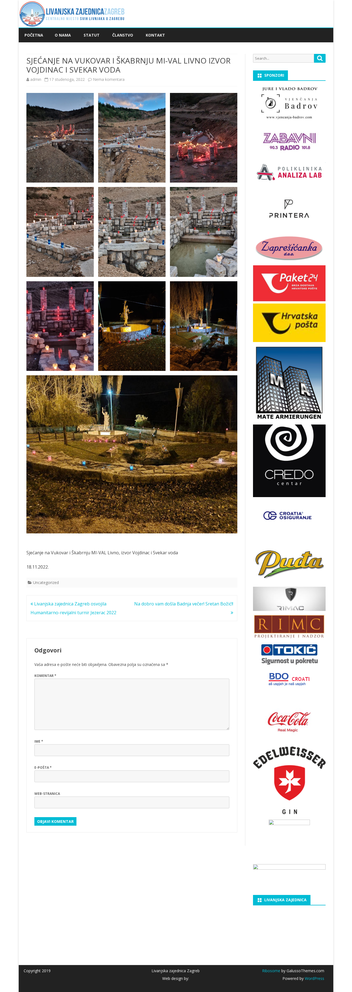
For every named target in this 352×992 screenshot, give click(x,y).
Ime (38, 741)
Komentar (45, 675)
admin (35, 79)
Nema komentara (109, 79)
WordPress (314, 978)
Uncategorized (46, 582)
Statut (92, 35)
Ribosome (271, 970)
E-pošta (43, 767)
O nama (63, 35)
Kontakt (155, 35)
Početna (33, 35)
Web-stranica (47, 793)
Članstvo (122, 35)
